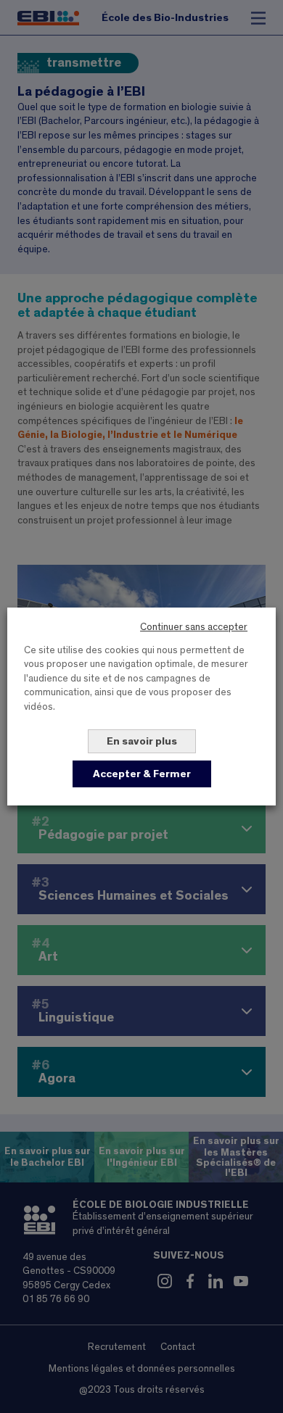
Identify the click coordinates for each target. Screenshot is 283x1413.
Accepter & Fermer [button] (142, 773)
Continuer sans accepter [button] (193, 627)
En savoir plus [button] (142, 741)
